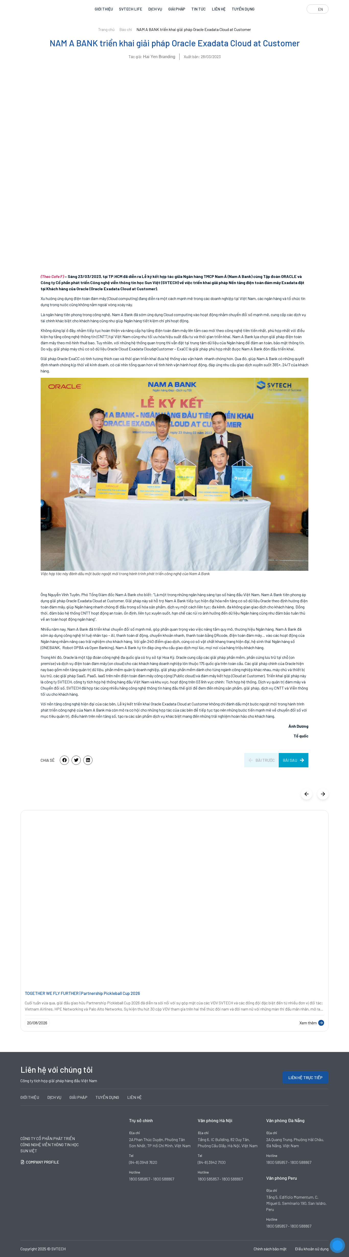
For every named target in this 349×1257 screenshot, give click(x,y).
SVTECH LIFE (130, 9)
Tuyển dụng (243, 9)
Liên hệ (219, 9)
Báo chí (125, 29)
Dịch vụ (155, 9)
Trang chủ (106, 29)
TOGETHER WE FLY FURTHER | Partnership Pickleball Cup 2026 (82, 993)
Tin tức (198, 9)
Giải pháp (176, 9)
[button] (64, 760)
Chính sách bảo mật (270, 1248)
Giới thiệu (104, 9)
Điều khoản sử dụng (312, 1248)
